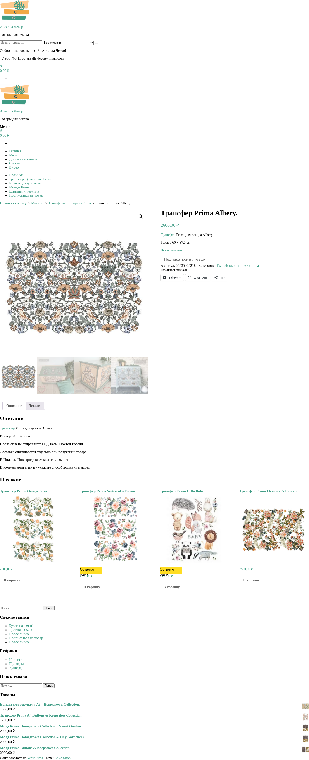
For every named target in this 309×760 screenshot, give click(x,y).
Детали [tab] (34, 405)
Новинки (16, 175)
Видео (14, 167)
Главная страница (13, 203)
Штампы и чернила (24, 191)
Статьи (14, 163)
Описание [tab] (14, 405)
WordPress (35, 758)
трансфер (16, 668)
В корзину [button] (12, 580)
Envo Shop (63, 758)
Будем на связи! (21, 626)
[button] (141, 216)
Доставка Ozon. (21, 630)
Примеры (16, 664)
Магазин (15, 155)
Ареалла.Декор (11, 27)
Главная (15, 151)
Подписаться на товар (26, 195)
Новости (15, 660)
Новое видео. (19, 634)
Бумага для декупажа (25, 183)
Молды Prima (19, 187)
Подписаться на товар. (26, 638)
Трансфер (168, 235)
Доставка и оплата (23, 159)
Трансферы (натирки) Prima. (30, 179)
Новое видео (19, 642)
